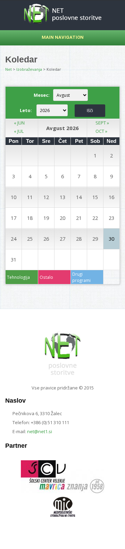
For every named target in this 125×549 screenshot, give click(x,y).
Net (8, 69)
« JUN (19, 123)
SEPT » (102, 123)
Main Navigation (63, 37)
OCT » (101, 131)
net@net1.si (39, 431)
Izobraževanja (29, 69)
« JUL (19, 131)
